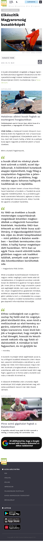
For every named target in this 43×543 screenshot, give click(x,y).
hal (29, 6)
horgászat (36, 6)
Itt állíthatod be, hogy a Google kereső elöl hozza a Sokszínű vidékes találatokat (24, 443)
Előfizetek (31, 1)
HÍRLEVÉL (7, 478)
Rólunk (7, 482)
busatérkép (20, 6)
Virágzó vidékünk (10, 10)
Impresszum (8, 486)
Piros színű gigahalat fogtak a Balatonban (18, 425)
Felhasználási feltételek (14, 491)
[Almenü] (11, 2)
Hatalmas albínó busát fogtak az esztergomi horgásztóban (20, 118)
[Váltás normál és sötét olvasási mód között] (17, 2)
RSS (5, 473)
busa (12, 6)
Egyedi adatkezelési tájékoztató (16, 495)
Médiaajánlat (9, 500)
